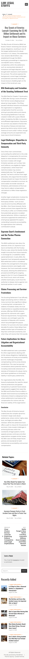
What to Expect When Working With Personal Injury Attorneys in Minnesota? (18, 613)
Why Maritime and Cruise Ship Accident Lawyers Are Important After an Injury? (17, 601)
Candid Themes (19, 656)
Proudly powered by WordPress (13, 654)
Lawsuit (14, 24)
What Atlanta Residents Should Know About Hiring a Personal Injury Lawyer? (17, 626)
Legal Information (15, 584)
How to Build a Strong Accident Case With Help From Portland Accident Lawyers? (17, 639)
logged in (16, 560)
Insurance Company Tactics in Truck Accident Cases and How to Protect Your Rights (14, 513)
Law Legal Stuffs (7, 4)
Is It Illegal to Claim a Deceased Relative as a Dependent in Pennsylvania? (17, 588)
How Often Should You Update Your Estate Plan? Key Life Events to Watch (14, 483)
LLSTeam (20, 40)
